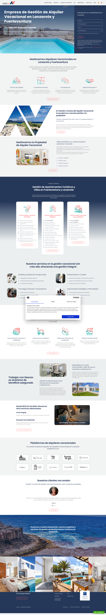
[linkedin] (65, 581)
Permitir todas (71, 316)
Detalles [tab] (53, 301)
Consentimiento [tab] (34, 301)
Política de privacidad (95, 47)
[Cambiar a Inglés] (101, 2)
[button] (73, 158)
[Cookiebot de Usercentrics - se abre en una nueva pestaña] (74, 298)
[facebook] (60, 581)
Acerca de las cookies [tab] (71, 301)
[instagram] (62, 581)
